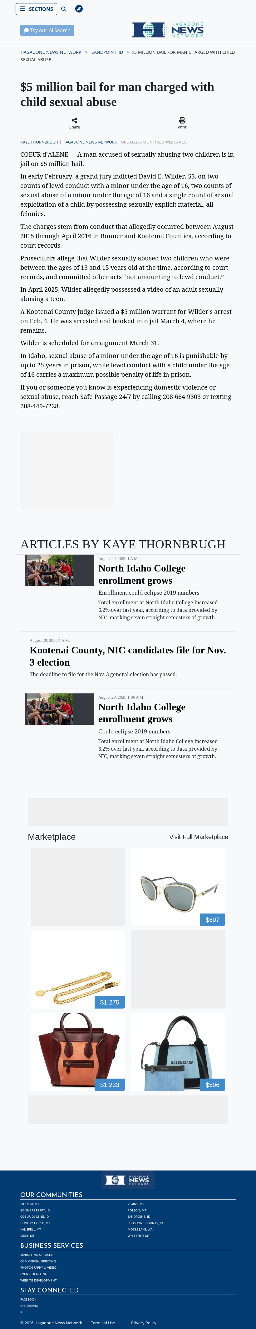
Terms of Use (103, 1323)
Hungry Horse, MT (35, 1223)
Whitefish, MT (139, 1235)
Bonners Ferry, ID (35, 1210)
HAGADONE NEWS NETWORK (51, 52)
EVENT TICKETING (33, 1273)
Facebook (28, 1299)
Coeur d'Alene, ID (34, 1216)
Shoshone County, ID (145, 1223)
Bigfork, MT (29, 1204)
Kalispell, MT (30, 1229)
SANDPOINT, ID (107, 52)
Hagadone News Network (89, 142)
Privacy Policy (143, 1323)
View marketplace (71, 498)
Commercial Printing (38, 1261)
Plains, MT (136, 1204)
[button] (146, 9)
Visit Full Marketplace (198, 836)
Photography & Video (38, 1267)
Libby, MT (27, 1235)
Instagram (29, 1305)
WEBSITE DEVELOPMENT (38, 1280)
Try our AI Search (50, 30)
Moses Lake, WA (140, 1229)
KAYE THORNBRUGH (39, 142)
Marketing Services (36, 1254)
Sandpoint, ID (139, 1216)
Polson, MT (137, 1210)
